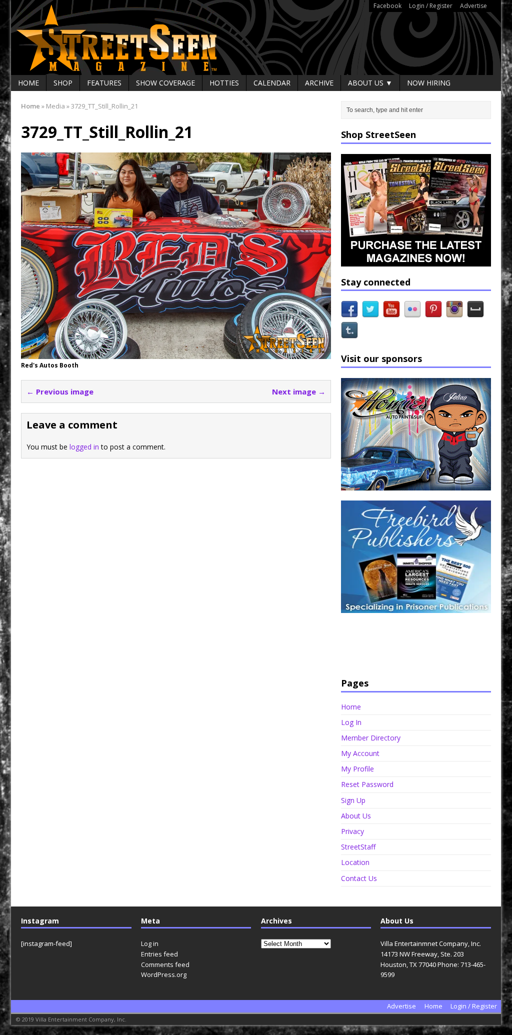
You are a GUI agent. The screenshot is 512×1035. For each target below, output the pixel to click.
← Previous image (60, 391)
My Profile (357, 769)
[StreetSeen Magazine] (256, 37)
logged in (84, 447)
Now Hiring (428, 83)
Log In (351, 722)
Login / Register (430, 6)
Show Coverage (165, 83)
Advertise (473, 6)
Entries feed (159, 954)
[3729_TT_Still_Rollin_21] (176, 353)
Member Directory (370, 737)
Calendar (272, 83)
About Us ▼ (370, 83)
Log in (149, 943)
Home (28, 83)
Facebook (388, 6)
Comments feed (165, 964)
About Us (356, 815)
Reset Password (367, 784)
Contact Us (359, 878)
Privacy (352, 831)
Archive (319, 83)
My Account (360, 753)
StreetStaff (358, 847)
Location (355, 862)
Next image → (299, 391)
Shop (63, 83)
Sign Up (353, 800)
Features (104, 83)
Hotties (224, 83)
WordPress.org (163, 974)
